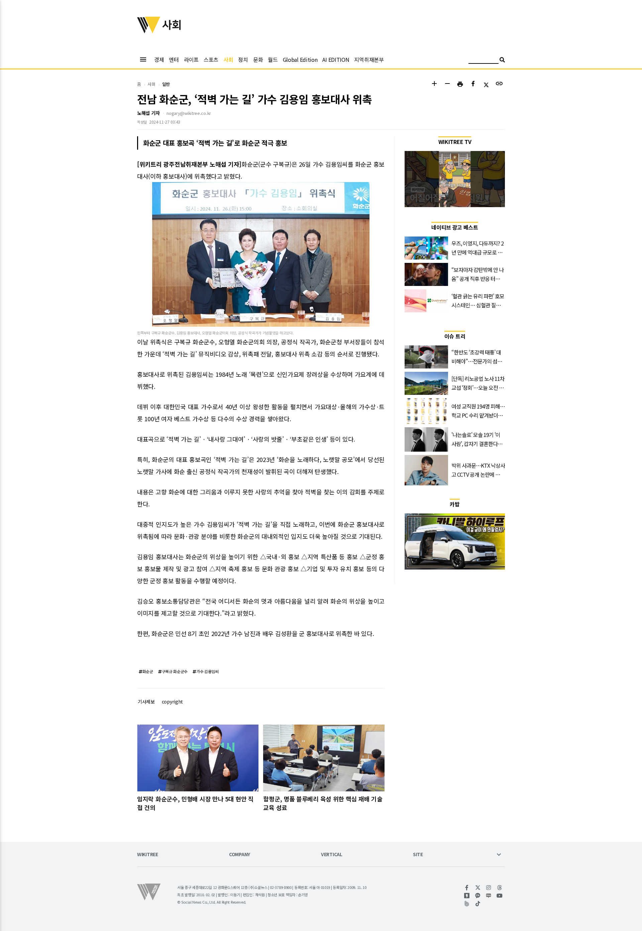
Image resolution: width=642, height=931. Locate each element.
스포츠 (211, 59)
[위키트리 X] (478, 888)
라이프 (191, 59)
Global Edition (300, 59)
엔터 (174, 59)
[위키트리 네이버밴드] (466, 904)
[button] (434, 84)
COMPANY (239, 855)
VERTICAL (331, 855)
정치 (243, 59)
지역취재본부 (369, 59)
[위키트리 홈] (148, 31)
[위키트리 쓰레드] (499, 888)
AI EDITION (335, 59)
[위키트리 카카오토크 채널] (478, 896)
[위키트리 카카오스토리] (466, 896)
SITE (418, 855)
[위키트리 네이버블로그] (488, 896)
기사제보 (146, 701)
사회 (228, 59)
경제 (159, 59)
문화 (258, 59)
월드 (273, 59)
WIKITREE (147, 855)
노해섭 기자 (148, 113)
